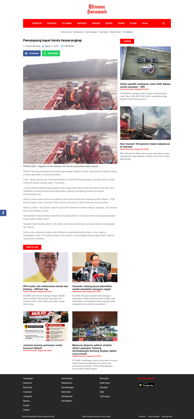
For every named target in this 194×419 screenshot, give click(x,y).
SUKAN (121, 23)
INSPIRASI (82, 23)
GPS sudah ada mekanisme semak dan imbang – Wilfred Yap (45, 288)
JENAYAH (96, 23)
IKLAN (145, 23)
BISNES (109, 23)
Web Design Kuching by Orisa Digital (96, 416)
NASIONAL (52, 23)
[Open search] (164, 23)
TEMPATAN (37, 23)
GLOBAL (133, 23)
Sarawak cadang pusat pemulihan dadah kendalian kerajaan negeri (92, 288)
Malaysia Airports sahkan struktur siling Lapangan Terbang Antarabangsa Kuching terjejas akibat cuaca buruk (94, 349)
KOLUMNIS (67, 23)
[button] (32, 53)
